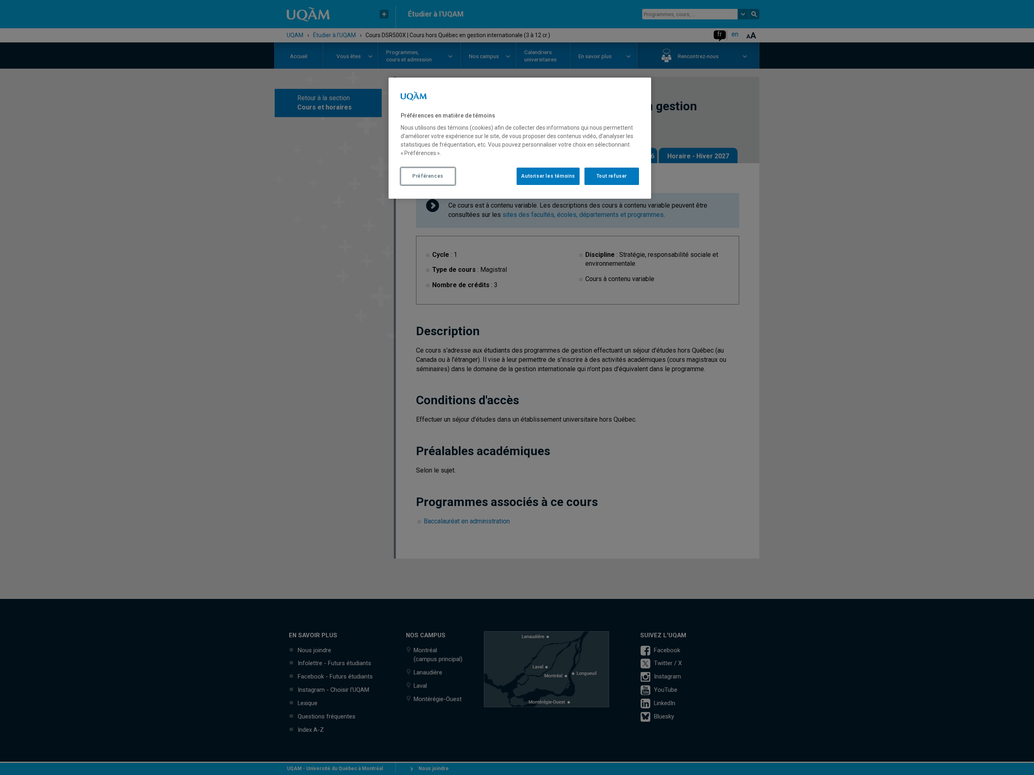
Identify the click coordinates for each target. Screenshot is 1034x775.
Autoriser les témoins (548, 176)
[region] (520, 138)
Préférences (427, 176)
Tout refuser (612, 176)
